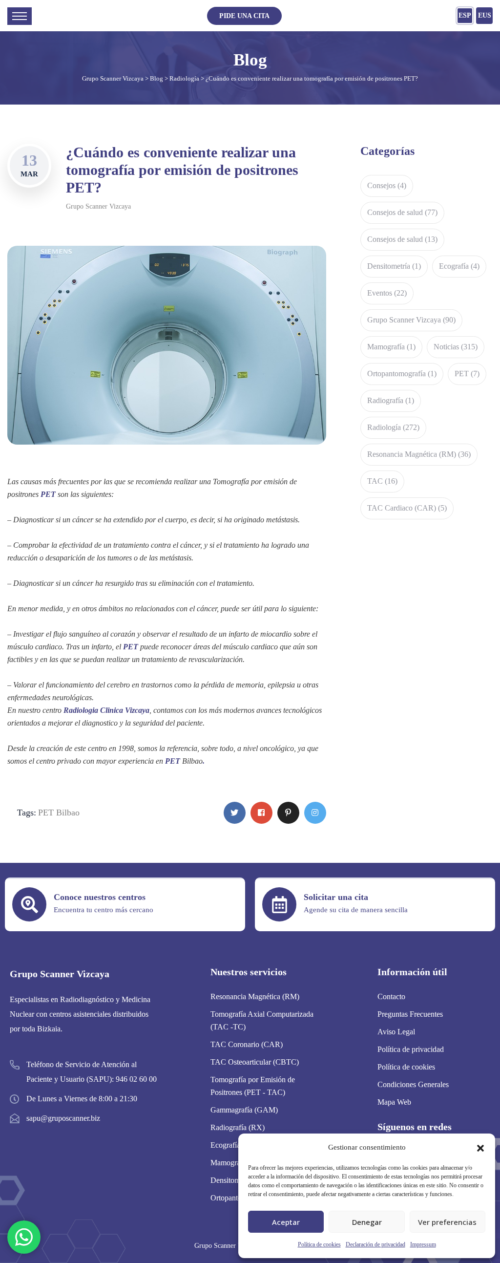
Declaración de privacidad (375, 1244)
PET (467, 373)
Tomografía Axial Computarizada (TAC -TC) (261, 1020)
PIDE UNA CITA (244, 16)
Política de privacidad (410, 1049)
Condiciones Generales (413, 1084)
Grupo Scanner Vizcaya (98, 206)
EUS (484, 15)
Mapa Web (394, 1102)
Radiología (393, 427)
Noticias (456, 347)
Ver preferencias (447, 1222)
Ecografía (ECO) (236, 1145)
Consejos (386, 185)
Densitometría (394, 266)
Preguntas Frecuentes (410, 1014)
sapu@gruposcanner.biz (63, 1118)
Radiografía (390, 400)
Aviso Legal (396, 1032)
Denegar (367, 1222)
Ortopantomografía (402, 373)
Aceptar (286, 1222)
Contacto (391, 996)
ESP (464, 15)
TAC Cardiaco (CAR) (407, 508)
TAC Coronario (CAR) (246, 1044)
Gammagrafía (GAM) (244, 1110)
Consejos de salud (402, 212)
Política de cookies (319, 1244)
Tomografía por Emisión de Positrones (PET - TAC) (252, 1085)
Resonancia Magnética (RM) (419, 454)
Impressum (423, 1244)
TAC (382, 481)
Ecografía (459, 266)
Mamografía (391, 347)
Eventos (387, 293)
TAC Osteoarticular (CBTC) (254, 1062)
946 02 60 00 (136, 1079)
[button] (480, 1147)
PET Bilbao (59, 812)
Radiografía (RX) (237, 1127)
